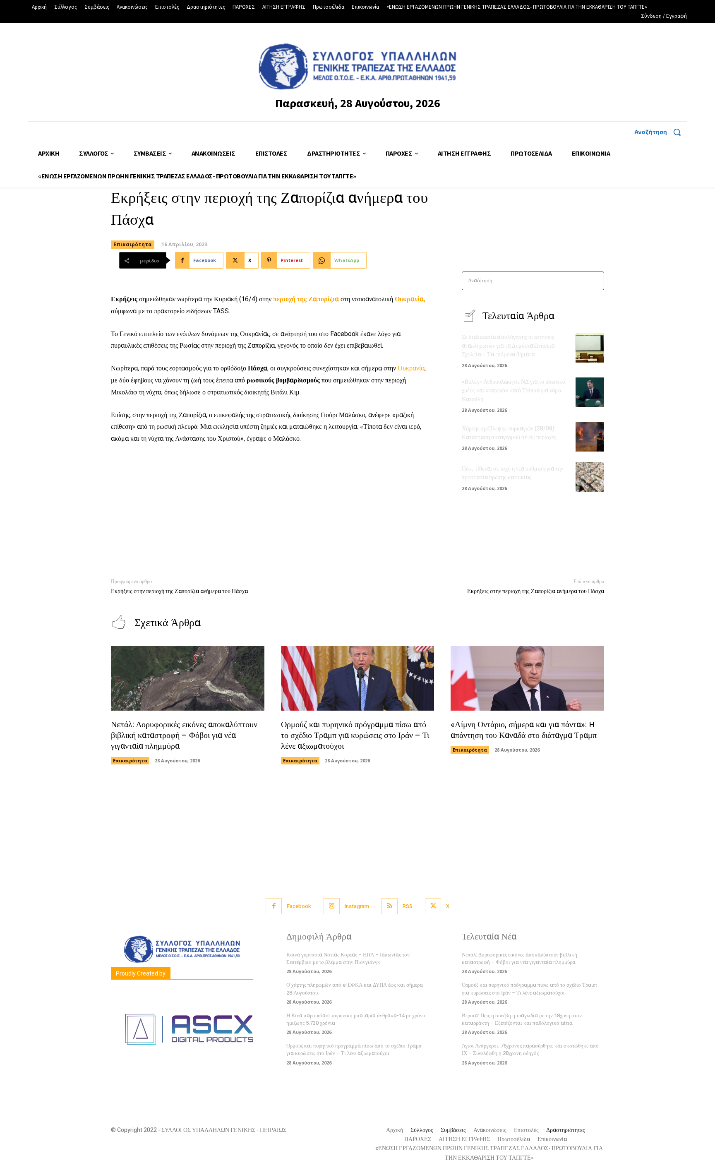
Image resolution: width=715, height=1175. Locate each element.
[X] (433, 906)
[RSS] (389, 906)
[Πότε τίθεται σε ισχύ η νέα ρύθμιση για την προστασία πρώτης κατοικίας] (590, 477)
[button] (660, 132)
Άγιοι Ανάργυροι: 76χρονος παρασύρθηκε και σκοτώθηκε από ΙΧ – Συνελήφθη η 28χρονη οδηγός (530, 1049)
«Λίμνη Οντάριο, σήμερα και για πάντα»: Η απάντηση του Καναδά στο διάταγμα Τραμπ (525, 729)
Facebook (299, 906)
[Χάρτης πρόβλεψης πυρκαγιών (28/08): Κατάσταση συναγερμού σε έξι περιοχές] (590, 437)
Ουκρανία (411, 368)
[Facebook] (274, 906)
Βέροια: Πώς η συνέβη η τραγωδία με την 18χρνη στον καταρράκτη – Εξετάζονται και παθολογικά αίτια (522, 1019)
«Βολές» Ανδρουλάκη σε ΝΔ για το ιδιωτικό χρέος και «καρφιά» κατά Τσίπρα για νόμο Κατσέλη (513, 390)
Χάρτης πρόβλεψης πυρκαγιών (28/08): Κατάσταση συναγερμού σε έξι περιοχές (509, 433)
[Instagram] (332, 906)
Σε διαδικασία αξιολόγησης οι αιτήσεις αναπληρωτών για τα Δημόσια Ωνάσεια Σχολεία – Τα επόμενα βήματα (508, 346)
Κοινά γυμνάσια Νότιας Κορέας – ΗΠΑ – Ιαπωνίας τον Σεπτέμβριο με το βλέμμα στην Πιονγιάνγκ (348, 958)
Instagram (357, 906)
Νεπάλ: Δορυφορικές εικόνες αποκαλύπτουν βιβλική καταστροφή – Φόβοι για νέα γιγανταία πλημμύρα (184, 735)
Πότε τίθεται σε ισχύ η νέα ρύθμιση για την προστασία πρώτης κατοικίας (512, 473)
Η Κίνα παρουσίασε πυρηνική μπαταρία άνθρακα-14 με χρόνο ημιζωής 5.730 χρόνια (355, 1019)
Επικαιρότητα (132, 244)
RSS (408, 906)
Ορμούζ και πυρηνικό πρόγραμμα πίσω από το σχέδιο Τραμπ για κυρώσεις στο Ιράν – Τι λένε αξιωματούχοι (355, 735)
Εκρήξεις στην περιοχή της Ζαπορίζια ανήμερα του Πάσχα (179, 591)
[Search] (595, 281)
